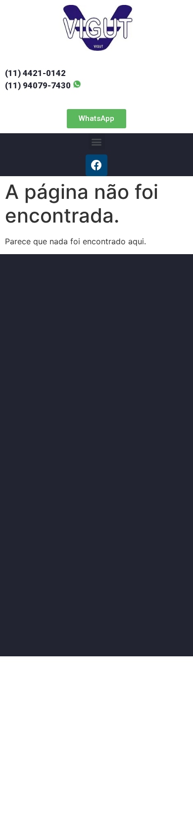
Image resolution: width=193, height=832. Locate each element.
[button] (96, 118)
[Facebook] (96, 165)
